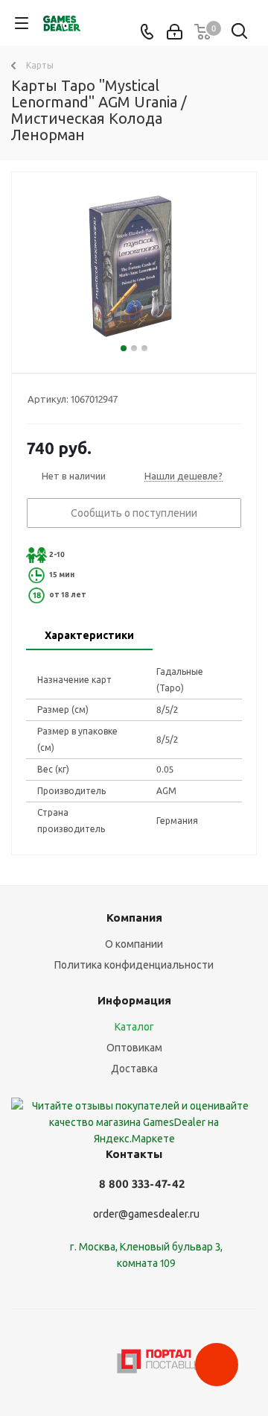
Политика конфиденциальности (134, 965)
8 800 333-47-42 (142, 1183)
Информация (134, 1000)
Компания (134, 917)
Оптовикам (134, 1048)
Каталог (134, 1027)
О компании (134, 944)
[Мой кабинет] (174, 32)
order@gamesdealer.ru (146, 1214)
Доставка (134, 1068)
